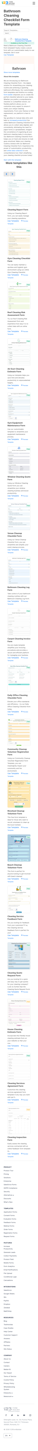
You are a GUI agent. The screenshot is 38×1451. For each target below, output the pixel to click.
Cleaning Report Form (18, 210)
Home (5, 41)
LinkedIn (18, 1415)
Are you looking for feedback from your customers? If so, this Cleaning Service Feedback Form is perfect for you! (18, 928)
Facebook (6, 1415)
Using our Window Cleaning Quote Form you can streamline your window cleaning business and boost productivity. (18, 488)
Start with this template (12, 160)
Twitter (12, 1415)
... (10, 41)
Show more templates (12, 72)
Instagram (30, 1415)
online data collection (15, 151)
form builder (8, 95)
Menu (34, 3)
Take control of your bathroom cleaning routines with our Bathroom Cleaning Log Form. (19, 596)
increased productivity (18, 120)
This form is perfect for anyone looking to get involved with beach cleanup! (19, 873)
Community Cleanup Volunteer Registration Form (18, 752)
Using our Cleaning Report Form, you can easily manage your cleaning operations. (18, 215)
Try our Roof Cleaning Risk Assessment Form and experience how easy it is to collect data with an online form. (18, 324)
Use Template (9, 55)
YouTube (24, 1415)
